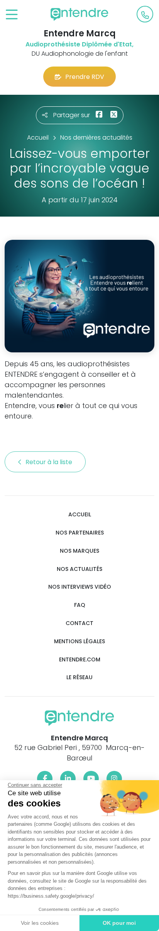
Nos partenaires (80, 533)
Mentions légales (79, 641)
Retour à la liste (49, 462)
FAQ (79, 605)
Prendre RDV (84, 76)
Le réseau (79, 677)
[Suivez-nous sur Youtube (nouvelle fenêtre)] (91, 778)
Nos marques (79, 551)
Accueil (79, 514)
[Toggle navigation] (12, 15)
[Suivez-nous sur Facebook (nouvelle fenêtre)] (44, 778)
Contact (79, 623)
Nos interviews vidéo (79, 587)
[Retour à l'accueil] (79, 14)
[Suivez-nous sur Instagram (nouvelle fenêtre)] (114, 778)
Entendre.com (79, 659)
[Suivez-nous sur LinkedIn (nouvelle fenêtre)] (68, 778)
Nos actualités (79, 569)
